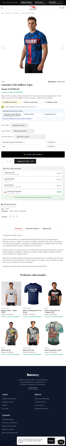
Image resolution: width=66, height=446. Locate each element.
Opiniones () (61, 82)
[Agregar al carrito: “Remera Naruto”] (20, 323)
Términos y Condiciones (9, 423)
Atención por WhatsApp (42, 398)
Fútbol (3, 82)
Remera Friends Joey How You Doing (32, 311)
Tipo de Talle (5, 125)
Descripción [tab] (18, 228)
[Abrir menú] (2, 8)
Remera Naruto (6, 350)
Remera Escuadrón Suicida (53, 350)
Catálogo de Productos (9, 398)
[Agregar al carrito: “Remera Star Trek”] (42, 323)
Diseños (4, 405)
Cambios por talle (52, 102)
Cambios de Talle (40, 402)
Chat (61, 442)
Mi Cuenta (5, 408)
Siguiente (63, 46)
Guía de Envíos (39, 405)
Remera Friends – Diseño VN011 (9, 311)
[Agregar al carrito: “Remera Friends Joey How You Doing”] (42, 283)
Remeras (8, 13)
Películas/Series (5, 308)
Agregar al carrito (24, 161)
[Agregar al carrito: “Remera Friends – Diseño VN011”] (20, 283)
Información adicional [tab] (32, 228)
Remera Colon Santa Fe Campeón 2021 (52, 311)
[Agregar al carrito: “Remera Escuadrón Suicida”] (63, 323)
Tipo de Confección (7, 137)
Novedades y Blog (8, 419)
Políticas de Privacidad (9, 426)
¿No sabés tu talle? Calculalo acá (33, 154)
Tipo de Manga (6, 131)
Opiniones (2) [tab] (47, 228)
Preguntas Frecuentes (41, 408)
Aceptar (51, 441)
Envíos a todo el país (32, 102)
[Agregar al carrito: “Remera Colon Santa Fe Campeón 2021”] (63, 283)
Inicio (2, 13)
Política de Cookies (8, 429)
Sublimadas (15, 13)
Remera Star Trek (28, 350)
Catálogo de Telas (7, 402)
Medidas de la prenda (10, 102)
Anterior (3, 46)
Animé (2, 348)
